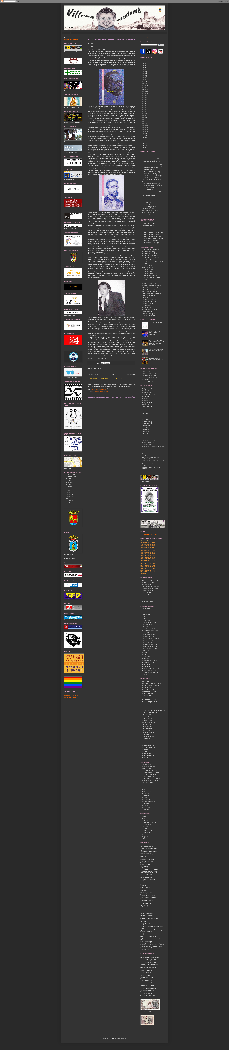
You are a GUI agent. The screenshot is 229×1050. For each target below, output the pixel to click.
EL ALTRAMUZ (146, 820)
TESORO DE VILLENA (148, 313)
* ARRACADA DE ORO (148, 160)
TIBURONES (145, 426)
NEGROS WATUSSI (147, 418)
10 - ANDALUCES (146, 379)
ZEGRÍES (144, 431)
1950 (143, 85)
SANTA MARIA (146, 666)
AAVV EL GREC (146, 609)
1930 (143, 81)
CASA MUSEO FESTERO (149, 254)
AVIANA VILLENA (146, 626)
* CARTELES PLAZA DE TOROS (150, 166)
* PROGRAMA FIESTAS (148, 241)
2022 (143, 139)
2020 (143, 135)
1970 (143, 89)
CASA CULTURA (146, 584)
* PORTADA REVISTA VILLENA (150, 237)
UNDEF (144, 600)
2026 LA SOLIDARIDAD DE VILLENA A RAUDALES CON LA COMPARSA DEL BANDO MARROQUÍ (157, 342)
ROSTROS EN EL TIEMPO (149, 746)
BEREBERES (145, 795)
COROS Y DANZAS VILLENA (150, 650)
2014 (143, 123)
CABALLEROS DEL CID (148, 394)
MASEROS (145, 805)
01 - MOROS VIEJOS (147, 371)
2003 (143, 101)
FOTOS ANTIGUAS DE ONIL (149, 774)
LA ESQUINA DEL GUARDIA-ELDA (151, 778)
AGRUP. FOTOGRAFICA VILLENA (151, 611)
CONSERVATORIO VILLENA (149, 646)
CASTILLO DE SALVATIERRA (150, 257)
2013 (143, 121)
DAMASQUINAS (146, 400)
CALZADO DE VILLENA (148, 582)
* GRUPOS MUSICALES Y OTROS (151, 183)
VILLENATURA (146, 758)
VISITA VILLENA (91, 33)
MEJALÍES (145, 414)
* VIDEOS (144, 205)
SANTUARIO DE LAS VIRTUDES (150, 309)
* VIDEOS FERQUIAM (148, 207)
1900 (143, 76)
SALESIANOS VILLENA (148, 662)
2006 (143, 107)
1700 (143, 72)
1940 (143, 83)
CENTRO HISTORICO (148, 259)
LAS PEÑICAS (70, 494)
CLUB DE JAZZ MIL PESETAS (150, 691)
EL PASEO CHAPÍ (147, 265)
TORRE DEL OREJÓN (148, 315)
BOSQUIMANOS (146, 392)
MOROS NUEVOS (147, 791)
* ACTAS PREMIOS (147, 223)
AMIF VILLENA (146, 615)
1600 (143, 70)
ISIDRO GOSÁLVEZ (147, 714)
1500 (143, 68)
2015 (143, 125)
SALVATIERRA (146, 664)
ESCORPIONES (146, 402)
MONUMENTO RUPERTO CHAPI (150, 285)
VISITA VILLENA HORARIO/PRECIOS (152, 446)
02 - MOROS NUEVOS (148, 373)
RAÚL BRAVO (145, 744)
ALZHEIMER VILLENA (148, 613)
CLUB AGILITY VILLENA (148, 634)
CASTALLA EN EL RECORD (149, 770)
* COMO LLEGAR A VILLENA (149, 250)
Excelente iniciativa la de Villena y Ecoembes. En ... (151, 457)
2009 (143, 113)
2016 (143, 127)
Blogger (124, 1038)
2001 (143, 97)
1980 (143, 91)
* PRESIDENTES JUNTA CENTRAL (151, 239)
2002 (143, 99)
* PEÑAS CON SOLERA (148, 197)
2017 (143, 129)
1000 (143, 60)
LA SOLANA (69, 491)
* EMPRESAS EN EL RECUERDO (151, 176)
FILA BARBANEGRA (147, 824)
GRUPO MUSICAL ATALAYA (149, 712)
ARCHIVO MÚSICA (151, 33)
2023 (143, 141)
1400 (143, 66)
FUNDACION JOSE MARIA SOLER (151, 586)
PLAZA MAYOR (146, 305)
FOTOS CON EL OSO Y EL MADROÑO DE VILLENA (156, 350)
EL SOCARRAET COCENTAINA (150, 772)
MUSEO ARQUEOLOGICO (149, 287)
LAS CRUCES (69, 492)
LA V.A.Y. (144, 281)
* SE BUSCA (145, 203)
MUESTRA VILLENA (147, 592)
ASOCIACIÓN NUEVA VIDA (149, 623)
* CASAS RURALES (147, 170)
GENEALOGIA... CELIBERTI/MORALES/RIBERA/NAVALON (153, 709)
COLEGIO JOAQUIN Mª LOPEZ (150, 638)
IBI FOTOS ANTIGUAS (148, 776)
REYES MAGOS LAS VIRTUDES (150, 660)
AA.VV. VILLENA (70, 475)
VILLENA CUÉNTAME (140, 33)
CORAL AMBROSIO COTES (149, 648)
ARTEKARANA (146, 621)
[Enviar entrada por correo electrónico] (98, 363)
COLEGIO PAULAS (147, 642)
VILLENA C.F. (145, 674)
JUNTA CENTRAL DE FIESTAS (150, 588)
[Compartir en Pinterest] (109, 363)
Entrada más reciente (93, 374)
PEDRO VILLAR (146, 740)
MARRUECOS (145, 793)
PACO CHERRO (146, 734)
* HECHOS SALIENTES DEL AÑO (151, 185)
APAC (143, 617)
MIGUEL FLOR (146, 730)
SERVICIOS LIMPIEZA (148, 444)
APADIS (144, 619)
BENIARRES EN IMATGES (149, 767)
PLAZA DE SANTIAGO (148, 301)
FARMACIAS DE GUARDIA (149, 440)
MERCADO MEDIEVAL (148, 728)
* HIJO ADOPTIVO (147, 187)
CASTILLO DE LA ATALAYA (118, 33)
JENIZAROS (145, 408)
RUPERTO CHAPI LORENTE (149, 213)
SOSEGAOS (145, 750)
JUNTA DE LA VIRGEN (148, 590)
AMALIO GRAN (146, 681)
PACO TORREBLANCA (148, 736)
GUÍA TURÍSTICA (75, 33)
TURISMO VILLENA (147, 598)
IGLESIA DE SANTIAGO (148, 273)
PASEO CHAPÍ (70, 498)
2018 (143, 131)
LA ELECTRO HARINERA (148, 275)
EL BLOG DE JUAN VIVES (149, 699)
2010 (143, 115)
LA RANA (144, 279)
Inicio (112, 374)
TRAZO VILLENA (146, 754)
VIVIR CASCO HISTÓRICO (149, 602)
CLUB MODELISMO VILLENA (150, 636)
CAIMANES (145, 396)
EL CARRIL (69, 479)
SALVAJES (145, 420)
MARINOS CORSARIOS (148, 801)
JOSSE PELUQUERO (147, 716)
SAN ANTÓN (69, 500)
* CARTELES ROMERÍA (148, 227)
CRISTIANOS (145, 809)
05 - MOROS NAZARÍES (148, 377)
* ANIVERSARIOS (146, 156)
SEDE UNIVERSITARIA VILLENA (150, 668)
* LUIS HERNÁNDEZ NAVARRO (150, 193)
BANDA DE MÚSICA (71, 477)
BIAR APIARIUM (146, 768)
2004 (143, 103)
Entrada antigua (130, 374)
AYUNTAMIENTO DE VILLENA (150, 580)
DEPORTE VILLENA (147, 695)
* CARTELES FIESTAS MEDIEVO (151, 164)
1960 (143, 87)
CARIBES (144, 398)
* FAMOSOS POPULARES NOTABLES (152, 179)
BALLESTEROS (146, 807)
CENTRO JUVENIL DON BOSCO (150, 630)
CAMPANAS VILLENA (148, 689)
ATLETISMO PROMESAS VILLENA (151, 683)
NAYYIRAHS (145, 416)
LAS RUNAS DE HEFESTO (149, 722)
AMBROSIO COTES (147, 209)
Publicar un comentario (96, 371)
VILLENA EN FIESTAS (148, 756)
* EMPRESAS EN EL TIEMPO (150, 177)
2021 (143, 137)
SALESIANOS (145, 307)
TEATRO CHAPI (146, 311)
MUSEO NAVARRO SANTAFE (150, 291)
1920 (143, 80)
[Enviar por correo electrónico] (102, 363)
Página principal (66, 33)
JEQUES (144, 410)
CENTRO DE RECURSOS (149, 628)
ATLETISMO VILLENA (148, 624)
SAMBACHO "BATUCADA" (149, 748)
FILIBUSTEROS (146, 406)
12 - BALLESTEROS (147, 381)
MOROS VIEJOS (146, 789)
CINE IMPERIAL (146, 263)
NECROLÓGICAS (146, 443)
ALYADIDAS (145, 816)
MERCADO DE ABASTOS (149, 283)
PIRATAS (144, 797)
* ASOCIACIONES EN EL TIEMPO (151, 162)
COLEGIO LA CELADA (148, 640)
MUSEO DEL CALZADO (148, 732)
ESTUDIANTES (146, 799)
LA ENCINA (69, 487)
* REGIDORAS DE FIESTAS (149, 243)
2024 (143, 143)
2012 (143, 119)
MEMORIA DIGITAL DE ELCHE (150, 780)
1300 (143, 64)
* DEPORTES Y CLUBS (148, 174)
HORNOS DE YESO (147, 267)
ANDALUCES (145, 803)
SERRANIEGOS (146, 424)
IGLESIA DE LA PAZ (147, 269)
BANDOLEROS (146, 388)
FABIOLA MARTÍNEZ (147, 703)
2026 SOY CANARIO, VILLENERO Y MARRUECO (156, 358)
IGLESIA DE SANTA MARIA (149, 271)
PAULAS (144, 297)
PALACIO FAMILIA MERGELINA (150, 293)
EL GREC (68, 481)
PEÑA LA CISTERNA (147, 830)
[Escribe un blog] (104, 363)
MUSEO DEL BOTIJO (147, 289)
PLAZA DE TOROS (147, 303)
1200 (143, 62)
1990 (94, 363)
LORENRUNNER (146, 724)
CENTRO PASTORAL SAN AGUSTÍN (151, 261)
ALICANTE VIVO (146, 765)
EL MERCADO (70, 483)
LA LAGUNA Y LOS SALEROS (150, 277)
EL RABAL (68, 485)
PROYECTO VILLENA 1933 (149, 742)
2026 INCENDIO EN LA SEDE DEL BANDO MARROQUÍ (155, 333)
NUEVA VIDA (145, 658)
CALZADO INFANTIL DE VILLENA (151, 685)
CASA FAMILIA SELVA (148, 252)
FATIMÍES (144, 404)
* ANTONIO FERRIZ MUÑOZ (149, 158)
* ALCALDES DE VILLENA (149, 154)
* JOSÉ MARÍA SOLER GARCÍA (150, 191)
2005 (143, 105)
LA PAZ (68, 489)
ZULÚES (144, 433)
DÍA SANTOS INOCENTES (149, 211)
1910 (143, 78)
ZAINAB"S (144, 430)
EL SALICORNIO (146, 656)
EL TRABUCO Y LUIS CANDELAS (151, 822)
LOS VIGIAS (145, 828)
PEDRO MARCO (146, 738)
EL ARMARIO (145, 697)
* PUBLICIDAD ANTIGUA (148, 199)
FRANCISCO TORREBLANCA (150, 705)
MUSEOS (83, 33)
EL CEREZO (145, 652)
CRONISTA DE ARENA (148, 693)
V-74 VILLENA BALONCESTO (150, 672)
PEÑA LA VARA (146, 832)
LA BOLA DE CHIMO (147, 720)
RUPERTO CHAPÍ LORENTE (103, 33)
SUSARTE (144, 752)
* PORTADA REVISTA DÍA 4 (149, 235)
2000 (143, 95)
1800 (143, 74)
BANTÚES (144, 390)
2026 (143, 147)
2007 (143, 109)
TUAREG (144, 428)
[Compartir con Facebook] (107, 363)
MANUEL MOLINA (147, 726)
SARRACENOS (146, 422)
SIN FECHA (145, 214)
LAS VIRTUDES (70, 496)
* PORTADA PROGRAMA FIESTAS (151, 233)
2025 (143, 145)
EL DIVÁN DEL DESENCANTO (150, 701)
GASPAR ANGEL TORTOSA (149, 707)
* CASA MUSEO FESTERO (149, 229)
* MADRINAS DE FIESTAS (149, 231)
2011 (143, 117)
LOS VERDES (145, 412)
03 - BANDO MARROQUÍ (148, 375)
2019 (143, 133)
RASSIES (144, 834)
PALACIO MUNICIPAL (148, 295)
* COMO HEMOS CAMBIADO (150, 172)
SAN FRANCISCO (70, 502)
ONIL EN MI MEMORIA (148, 782)
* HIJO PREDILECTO (147, 189)
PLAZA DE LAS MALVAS (148, 299)
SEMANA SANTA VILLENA (149, 670)
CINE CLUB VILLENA (147, 632)
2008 (143, 111)
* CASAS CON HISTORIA (148, 168)
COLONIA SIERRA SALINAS (149, 644)
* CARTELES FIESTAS (148, 225)
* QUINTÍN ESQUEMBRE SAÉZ (150, 201)
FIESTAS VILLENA (130, 33)
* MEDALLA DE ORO (147, 195)
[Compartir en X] (105, 363)
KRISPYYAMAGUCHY (148, 718)
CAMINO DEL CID (146, 687)
